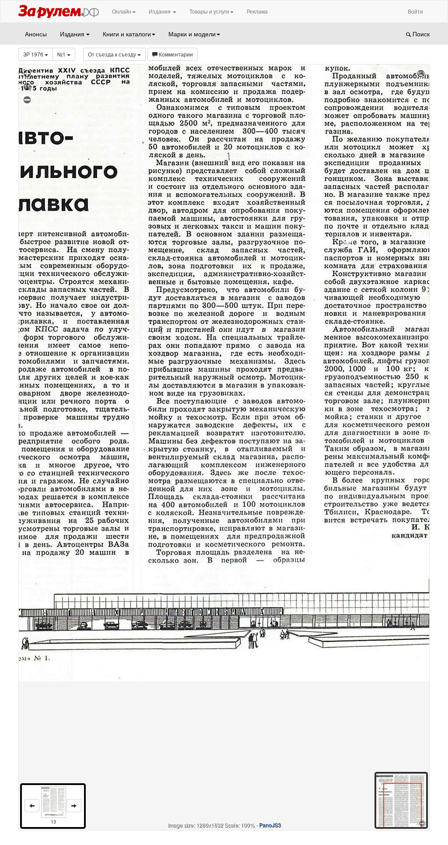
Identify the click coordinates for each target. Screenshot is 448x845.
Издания (160, 11)
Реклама (257, 11)
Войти (415, 11)
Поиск (420, 33)
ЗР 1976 (34, 54)
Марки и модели (192, 33)
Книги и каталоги (127, 33)
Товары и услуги (209, 11)
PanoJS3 (270, 824)
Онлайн (121, 11)
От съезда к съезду (112, 54)
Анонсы (36, 33)
